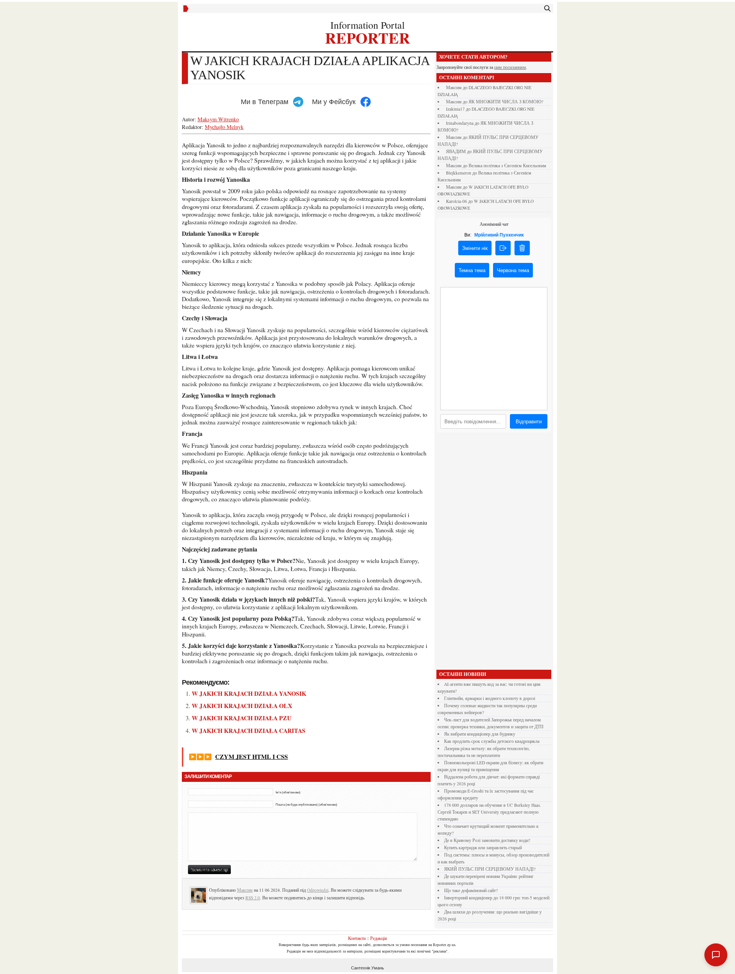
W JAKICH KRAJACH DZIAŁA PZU (241, 717)
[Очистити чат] (522, 248)
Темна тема (472, 270)
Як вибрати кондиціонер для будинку (479, 734)
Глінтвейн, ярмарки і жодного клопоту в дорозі (489, 698)
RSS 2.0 (252, 898)
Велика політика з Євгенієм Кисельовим (507, 165)
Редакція (378, 938)
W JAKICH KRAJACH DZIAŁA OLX (242, 705)
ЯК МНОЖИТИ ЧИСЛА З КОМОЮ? (506, 101)
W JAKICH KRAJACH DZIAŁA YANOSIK (249, 693)
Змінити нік (475, 248)
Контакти (357, 938)
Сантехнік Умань (367, 968)
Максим (245, 890)
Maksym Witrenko (218, 119)
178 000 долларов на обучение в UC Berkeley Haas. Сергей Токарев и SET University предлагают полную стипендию (489, 812)
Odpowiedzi (317, 890)
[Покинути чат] (503, 248)
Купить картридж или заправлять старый (483, 847)
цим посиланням (510, 67)
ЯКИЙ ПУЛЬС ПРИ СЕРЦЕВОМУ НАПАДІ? (490, 869)
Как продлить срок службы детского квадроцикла (491, 741)
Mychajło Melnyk (224, 127)
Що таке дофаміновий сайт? (471, 890)
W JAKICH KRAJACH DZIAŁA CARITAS (248, 730)
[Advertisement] (493, 553)
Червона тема (513, 270)
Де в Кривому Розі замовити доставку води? (487, 840)
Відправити (529, 421)
